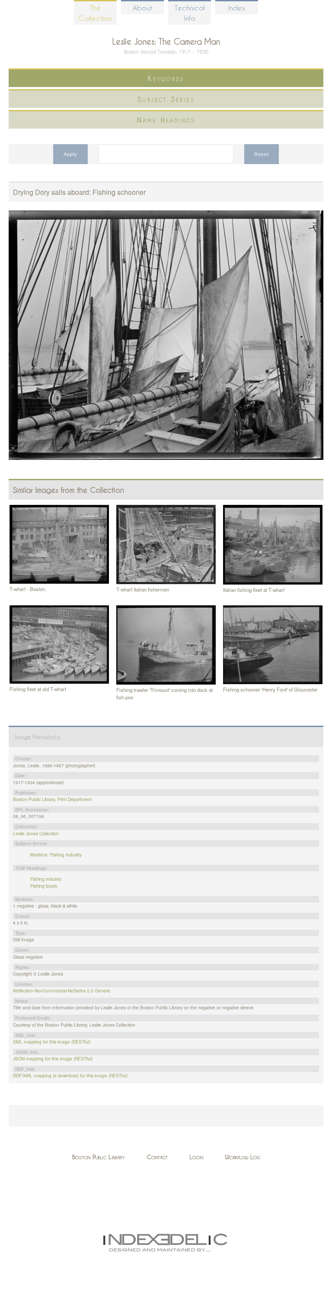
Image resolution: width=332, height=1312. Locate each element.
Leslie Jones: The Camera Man (166, 41)
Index (236, 7)
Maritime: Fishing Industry (56, 854)
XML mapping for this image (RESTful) (51, 1041)
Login (196, 1157)
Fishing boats (43, 885)
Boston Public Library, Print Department (52, 799)
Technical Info (190, 12)
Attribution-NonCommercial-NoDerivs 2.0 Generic (61, 990)
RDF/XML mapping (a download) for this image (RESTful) (70, 1075)
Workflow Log (242, 1157)
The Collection (95, 12)
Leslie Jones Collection (36, 833)
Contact (157, 1157)
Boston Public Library (98, 1157)
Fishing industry (45, 879)
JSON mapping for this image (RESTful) (53, 1058)
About (142, 7)
